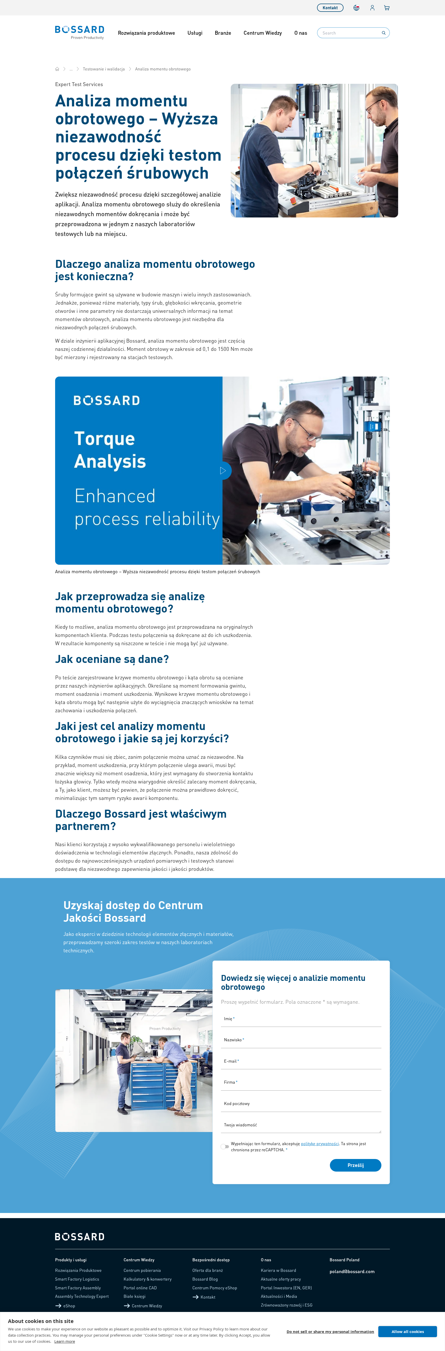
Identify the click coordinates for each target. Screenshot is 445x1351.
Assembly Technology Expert (82, 1296)
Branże (223, 32)
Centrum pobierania (142, 1270)
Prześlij (356, 1165)
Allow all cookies (408, 1331)
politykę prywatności (320, 1143)
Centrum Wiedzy (263, 32)
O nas (300, 32)
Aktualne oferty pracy (281, 1279)
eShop (69, 1305)
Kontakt (330, 7)
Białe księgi (135, 1296)
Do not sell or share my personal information (330, 1331)
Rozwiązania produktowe (146, 32)
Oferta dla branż (207, 1270)
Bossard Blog (205, 1279)
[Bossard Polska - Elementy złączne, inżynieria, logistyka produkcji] (57, 69)
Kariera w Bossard (278, 1270)
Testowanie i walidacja (104, 68)
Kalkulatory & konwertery (148, 1279)
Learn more (64, 1341)
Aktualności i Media (279, 1296)
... (71, 68)
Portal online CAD (140, 1287)
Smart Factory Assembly (78, 1287)
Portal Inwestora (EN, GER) (286, 1287)
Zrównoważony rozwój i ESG (287, 1305)
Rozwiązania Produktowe (78, 1270)
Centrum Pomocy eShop (214, 1287)
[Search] (384, 33)
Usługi (194, 32)
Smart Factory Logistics (77, 1279)
